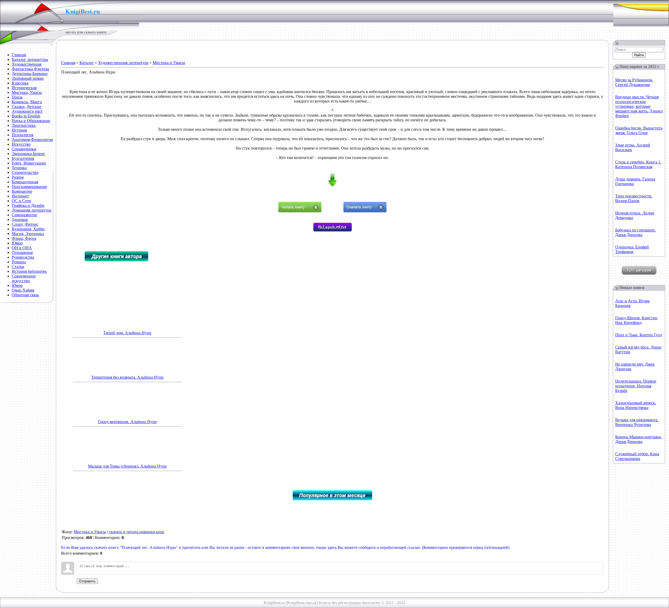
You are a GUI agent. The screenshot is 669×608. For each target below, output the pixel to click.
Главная (68, 62)
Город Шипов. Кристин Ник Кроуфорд (636, 320)
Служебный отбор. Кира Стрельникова (637, 456)
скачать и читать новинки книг (137, 532)
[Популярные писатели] (639, 273)
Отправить (87, 581)
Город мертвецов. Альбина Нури (127, 421)
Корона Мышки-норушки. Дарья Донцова (638, 439)
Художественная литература (123, 62)
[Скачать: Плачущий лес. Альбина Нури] (365, 211)
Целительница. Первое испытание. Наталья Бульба (635, 386)
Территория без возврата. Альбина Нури (127, 377)
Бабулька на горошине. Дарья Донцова (635, 232)
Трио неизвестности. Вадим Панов (633, 198)
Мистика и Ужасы (169, 62)
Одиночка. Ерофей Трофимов (632, 249)
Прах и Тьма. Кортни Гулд (638, 335)
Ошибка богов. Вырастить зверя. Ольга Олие (638, 130)
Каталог (86, 62)
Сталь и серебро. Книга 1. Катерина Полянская (638, 164)
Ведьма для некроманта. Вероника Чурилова (636, 422)
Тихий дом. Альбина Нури (127, 333)
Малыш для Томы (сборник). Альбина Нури (127, 466)
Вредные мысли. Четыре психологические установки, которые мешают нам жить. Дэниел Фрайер (639, 106)
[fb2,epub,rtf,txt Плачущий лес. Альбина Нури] (332, 230)
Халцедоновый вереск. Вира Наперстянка (635, 405)
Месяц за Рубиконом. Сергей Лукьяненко (634, 82)
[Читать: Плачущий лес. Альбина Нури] (299, 211)
